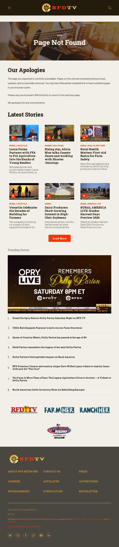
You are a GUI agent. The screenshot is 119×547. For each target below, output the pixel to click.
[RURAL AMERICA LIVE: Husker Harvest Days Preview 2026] (95, 191)
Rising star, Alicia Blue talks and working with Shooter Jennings (59, 155)
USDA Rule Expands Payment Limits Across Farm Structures (47, 328)
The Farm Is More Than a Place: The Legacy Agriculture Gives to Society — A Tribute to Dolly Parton (61, 379)
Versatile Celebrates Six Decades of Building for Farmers (23, 212)
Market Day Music (54, 145)
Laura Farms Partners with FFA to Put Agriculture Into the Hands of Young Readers (22, 155)
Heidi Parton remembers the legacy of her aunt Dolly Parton (46, 347)
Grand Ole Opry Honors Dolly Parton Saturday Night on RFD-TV (49, 318)
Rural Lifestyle (18, 145)
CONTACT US (51, 471)
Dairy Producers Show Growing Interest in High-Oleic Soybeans (57, 212)
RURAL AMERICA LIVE (90, 203)
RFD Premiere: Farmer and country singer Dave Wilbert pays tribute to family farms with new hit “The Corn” (61, 367)
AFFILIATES (51, 481)
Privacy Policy (79, 519)
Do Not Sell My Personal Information (24, 526)
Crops (48, 203)
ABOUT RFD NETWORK (23, 471)
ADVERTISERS (88, 481)
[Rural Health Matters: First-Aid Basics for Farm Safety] (95, 133)
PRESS (83, 471)
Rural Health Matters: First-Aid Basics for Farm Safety (93, 154)
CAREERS (14, 481)
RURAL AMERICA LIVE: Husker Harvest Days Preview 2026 (93, 212)
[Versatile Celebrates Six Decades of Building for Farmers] (24, 191)
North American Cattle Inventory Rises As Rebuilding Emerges (48, 390)
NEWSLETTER (88, 491)
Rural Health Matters (92, 145)
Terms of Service (95, 519)
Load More (60, 238)
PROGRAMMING (19, 491)
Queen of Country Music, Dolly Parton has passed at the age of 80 (49, 337)
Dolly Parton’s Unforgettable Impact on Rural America (43, 357)
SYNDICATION (52, 491)
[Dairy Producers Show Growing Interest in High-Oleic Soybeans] (59, 191)
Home (59, 35)
